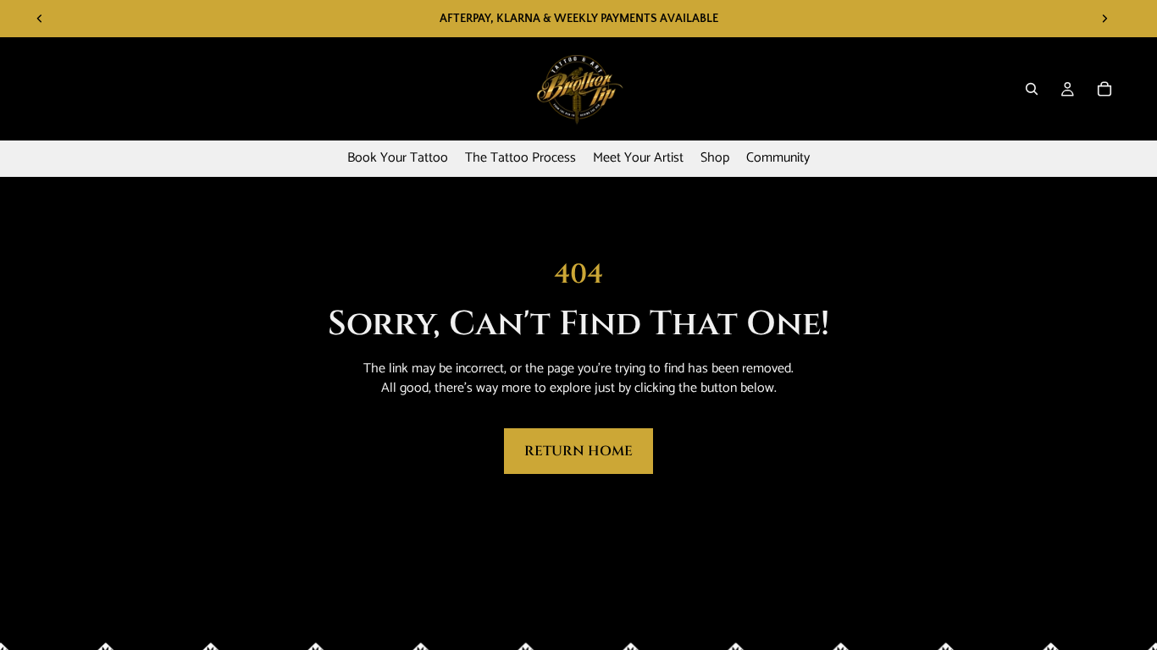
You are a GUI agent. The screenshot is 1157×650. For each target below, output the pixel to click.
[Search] (1031, 88)
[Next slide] (1104, 18)
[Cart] (1104, 88)
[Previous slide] (39, 18)
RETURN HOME (578, 451)
